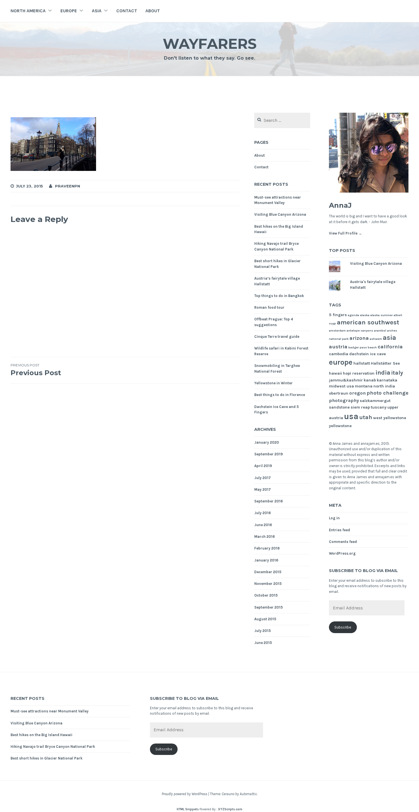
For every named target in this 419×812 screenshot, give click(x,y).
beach (372, 347)
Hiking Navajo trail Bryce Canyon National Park (53, 746)
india (382, 372)
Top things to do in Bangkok (279, 296)
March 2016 (264, 536)
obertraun (338, 393)
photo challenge (387, 393)
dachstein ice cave (367, 354)
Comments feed (343, 542)
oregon (357, 393)
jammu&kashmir (346, 380)
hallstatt (361, 363)
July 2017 (262, 478)
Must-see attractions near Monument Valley (50, 711)
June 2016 (263, 525)
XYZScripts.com (230, 809)
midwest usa (341, 386)
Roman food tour (269, 307)
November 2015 (268, 583)
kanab (370, 380)
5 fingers (338, 314)
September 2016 (268, 501)
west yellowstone (389, 417)
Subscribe (342, 627)
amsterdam (337, 330)
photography (344, 400)
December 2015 (267, 572)
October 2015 (266, 595)
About (152, 10)
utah (365, 417)
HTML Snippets (188, 809)
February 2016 (267, 548)
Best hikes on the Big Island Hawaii (41, 735)
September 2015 (268, 607)
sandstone (339, 407)
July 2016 (262, 513)
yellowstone (340, 425)
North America (28, 10)
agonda (353, 315)
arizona (359, 338)
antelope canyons (360, 330)
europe (341, 362)
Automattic (248, 794)
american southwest (368, 322)
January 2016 (266, 560)
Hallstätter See (385, 363)
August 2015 (265, 619)
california (390, 347)
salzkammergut (375, 400)
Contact (126, 10)
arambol (380, 330)
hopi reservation (359, 373)
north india (384, 386)
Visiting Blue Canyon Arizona (280, 214)
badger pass (357, 347)
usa (351, 416)
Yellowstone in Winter (273, 383)
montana (364, 386)
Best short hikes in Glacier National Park (46, 758)
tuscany (379, 407)
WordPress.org (342, 553)
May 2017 (262, 489)
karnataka (387, 380)
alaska (364, 315)
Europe (68, 10)
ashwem (376, 339)
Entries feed (339, 530)
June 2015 (263, 643)
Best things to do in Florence (279, 395)
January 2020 (266, 442)
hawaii (335, 373)
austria (338, 347)
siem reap (360, 407)
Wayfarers (210, 43)
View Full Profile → (345, 233)
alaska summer (381, 315)
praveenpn (67, 186)
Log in (334, 518)
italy (397, 372)
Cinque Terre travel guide (276, 336)
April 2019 (263, 466)
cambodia (338, 354)
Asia (96, 10)
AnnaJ (340, 205)
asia (389, 338)
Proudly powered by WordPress (184, 794)
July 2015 (262, 631)
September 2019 (268, 454)
